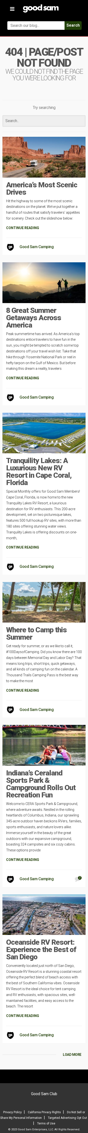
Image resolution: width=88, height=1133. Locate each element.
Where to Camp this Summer (36, 633)
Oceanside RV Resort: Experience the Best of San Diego (41, 949)
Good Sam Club (44, 1093)
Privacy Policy (12, 1112)
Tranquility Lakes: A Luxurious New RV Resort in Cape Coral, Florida (39, 471)
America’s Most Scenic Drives (41, 188)
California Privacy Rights (44, 1112)
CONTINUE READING (22, 228)
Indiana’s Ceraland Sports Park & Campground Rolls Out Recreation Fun (41, 784)
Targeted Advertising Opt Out (67, 1118)
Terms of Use (46, 1123)
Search (73, 25)
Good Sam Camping (37, 246)
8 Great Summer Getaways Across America (33, 317)
